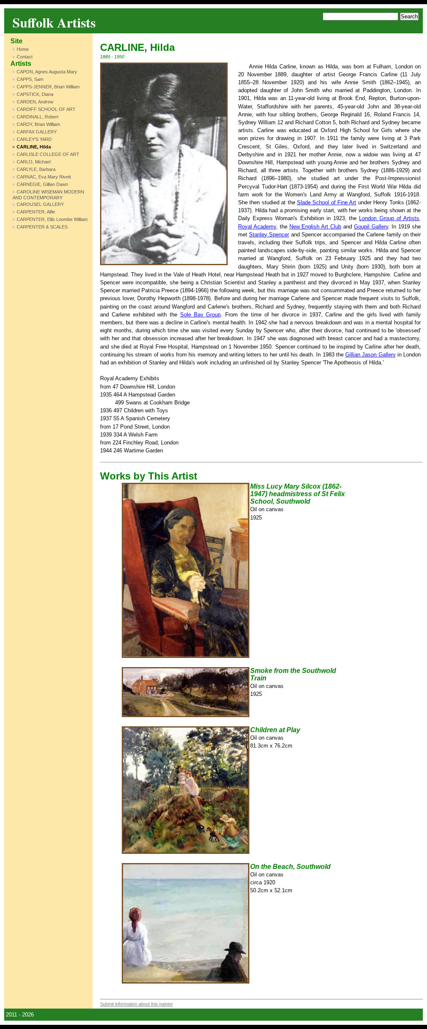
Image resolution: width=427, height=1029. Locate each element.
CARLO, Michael (33, 161)
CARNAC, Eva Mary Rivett (44, 176)
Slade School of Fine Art (327, 202)
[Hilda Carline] (164, 164)
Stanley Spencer (269, 234)
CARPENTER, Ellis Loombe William (52, 219)
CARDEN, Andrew (35, 101)
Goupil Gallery (371, 226)
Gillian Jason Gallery (370, 354)
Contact (25, 56)
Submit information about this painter (136, 1003)
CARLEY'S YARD (34, 139)
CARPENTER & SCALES (42, 226)
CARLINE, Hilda (34, 146)
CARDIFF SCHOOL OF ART (46, 109)
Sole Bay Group (200, 314)
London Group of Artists (389, 218)
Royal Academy (257, 226)
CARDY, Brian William (38, 124)
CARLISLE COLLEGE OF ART (48, 154)
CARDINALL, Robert (37, 116)
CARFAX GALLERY (37, 131)
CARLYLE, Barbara (36, 169)
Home (23, 49)
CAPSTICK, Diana (35, 94)
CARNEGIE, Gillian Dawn (42, 184)
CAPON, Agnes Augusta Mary (47, 71)
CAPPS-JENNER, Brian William (48, 86)
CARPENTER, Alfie (36, 211)
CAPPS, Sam (30, 79)
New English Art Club (315, 226)
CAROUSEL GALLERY (40, 204)
